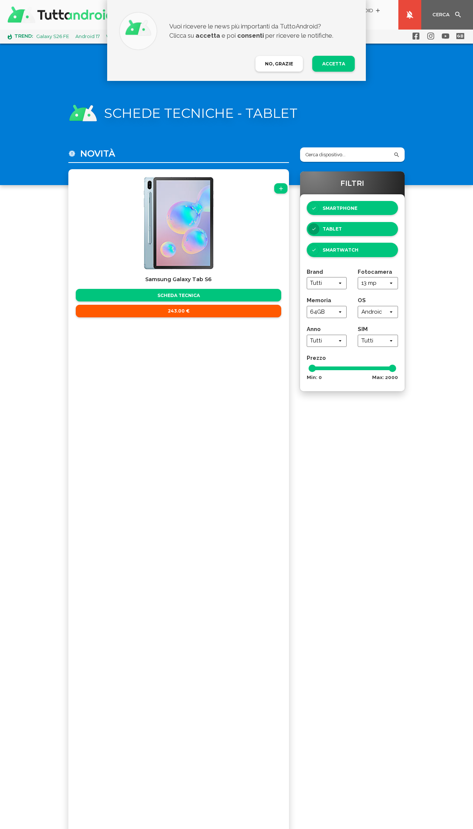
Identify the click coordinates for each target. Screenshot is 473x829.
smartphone (340, 208)
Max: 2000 (385, 377)
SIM (363, 329)
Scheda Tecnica (178, 295)
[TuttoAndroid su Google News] (459, 36)
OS (362, 300)
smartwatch (340, 250)
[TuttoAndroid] (62, 15)
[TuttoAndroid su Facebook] (414, 36)
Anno (314, 329)
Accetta (333, 63)
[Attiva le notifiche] (409, 15)
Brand (315, 272)
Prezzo (316, 358)
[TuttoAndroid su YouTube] (444, 36)
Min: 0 (314, 377)
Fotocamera (375, 272)
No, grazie (279, 63)
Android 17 (87, 36)
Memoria (319, 300)
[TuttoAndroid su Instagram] (429, 36)
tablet (332, 229)
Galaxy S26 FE (52, 36)
